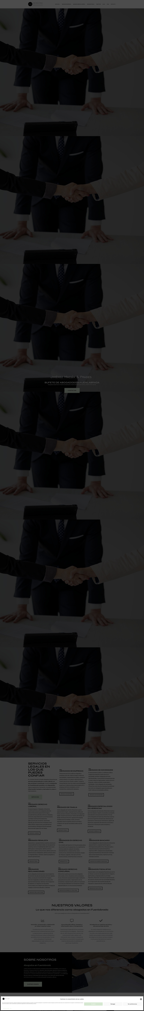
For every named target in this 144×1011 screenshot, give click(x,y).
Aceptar (93, 1004)
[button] (141, 999)
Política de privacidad (6, 1008)
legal (10, 1008)
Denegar (113, 1004)
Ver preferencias (132, 1004)
